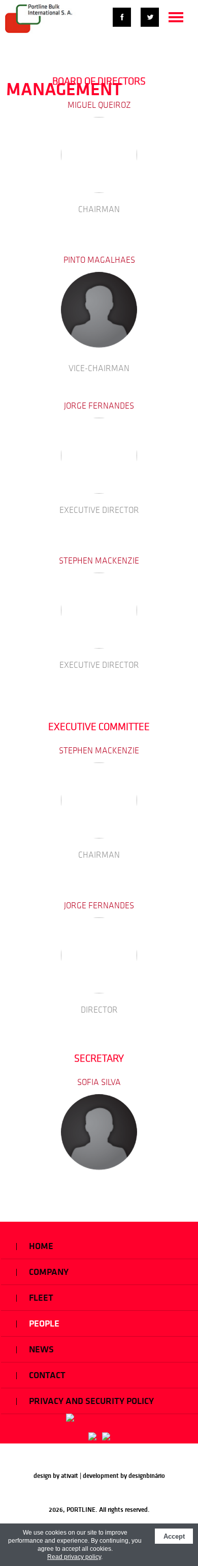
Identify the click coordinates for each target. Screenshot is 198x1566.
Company (48, 1272)
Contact (46, 1375)
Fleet (40, 1298)
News (40, 1349)
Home (40, 1246)
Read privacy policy (74, 1556)
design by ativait (56, 1475)
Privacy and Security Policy (90, 1401)
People (43, 1323)
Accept (174, 1536)
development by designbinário (124, 1475)
